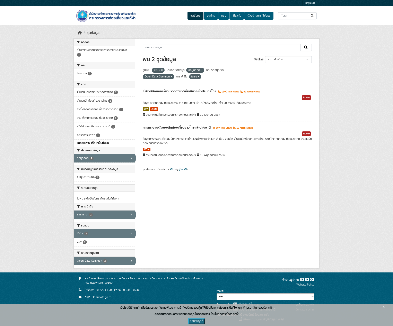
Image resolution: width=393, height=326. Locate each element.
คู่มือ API (182, 169)
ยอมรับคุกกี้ (196, 321)
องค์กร (211, 16)
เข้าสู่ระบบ (310, 3)
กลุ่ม (223, 16)
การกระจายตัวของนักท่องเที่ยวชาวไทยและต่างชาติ (177, 127)
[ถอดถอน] (162, 70)
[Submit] (312, 15)
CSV (146, 109)
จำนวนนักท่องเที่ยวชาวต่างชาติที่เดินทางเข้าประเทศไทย (180, 91)
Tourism (306, 97)
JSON (154, 109)
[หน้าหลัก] (80, 33)
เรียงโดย (258, 59)
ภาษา (220, 291)
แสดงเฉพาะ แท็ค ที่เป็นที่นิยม (93, 143)
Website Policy (305, 285)
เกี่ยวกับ (237, 16)
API (171, 169)
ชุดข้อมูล (195, 16)
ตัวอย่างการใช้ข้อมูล (259, 16)
